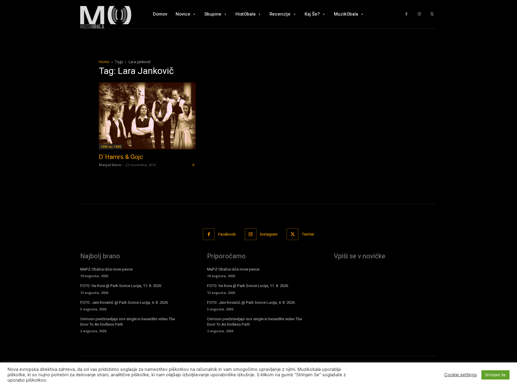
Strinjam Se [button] (495, 374)
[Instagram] (419, 14)
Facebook (227, 234)
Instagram (269, 234)
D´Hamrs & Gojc (121, 156)
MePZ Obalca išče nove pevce (106, 269)
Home (104, 61)
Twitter (308, 234)
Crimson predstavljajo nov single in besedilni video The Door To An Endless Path (127, 321)
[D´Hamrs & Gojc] (147, 115)
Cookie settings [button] (460, 374)
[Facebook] (406, 14)
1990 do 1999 (111, 147)
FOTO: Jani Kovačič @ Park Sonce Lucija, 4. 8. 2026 (124, 302)
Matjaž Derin (110, 165)
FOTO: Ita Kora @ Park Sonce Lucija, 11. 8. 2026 (120, 286)
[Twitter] (432, 14)
